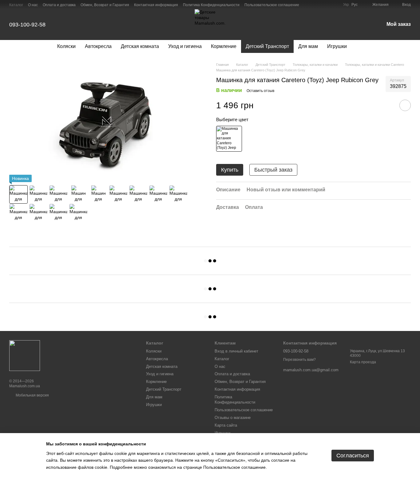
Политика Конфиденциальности (211, 5)
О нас (33, 5)
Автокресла (98, 46)
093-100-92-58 (27, 24)
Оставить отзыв (260, 91)
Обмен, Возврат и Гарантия (105, 5)
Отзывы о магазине (233, 417)
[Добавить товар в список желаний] (405, 105)
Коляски (66, 46)
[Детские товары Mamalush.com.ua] (24, 355)
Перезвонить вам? (299, 359)
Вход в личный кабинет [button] (236, 351)
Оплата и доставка (59, 5)
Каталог (16, 5)
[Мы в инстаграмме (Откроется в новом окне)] (334, 4)
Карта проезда (363, 362)
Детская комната (140, 46)
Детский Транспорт (267, 46)
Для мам (308, 46)
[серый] (229, 139)
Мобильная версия (32, 395)
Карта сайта (226, 425)
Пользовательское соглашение (271, 5)
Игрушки (337, 46)
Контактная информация (156, 5)
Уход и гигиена (185, 46)
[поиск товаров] (362, 46)
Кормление (223, 46)
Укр (346, 4)
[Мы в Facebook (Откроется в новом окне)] (327, 4)
